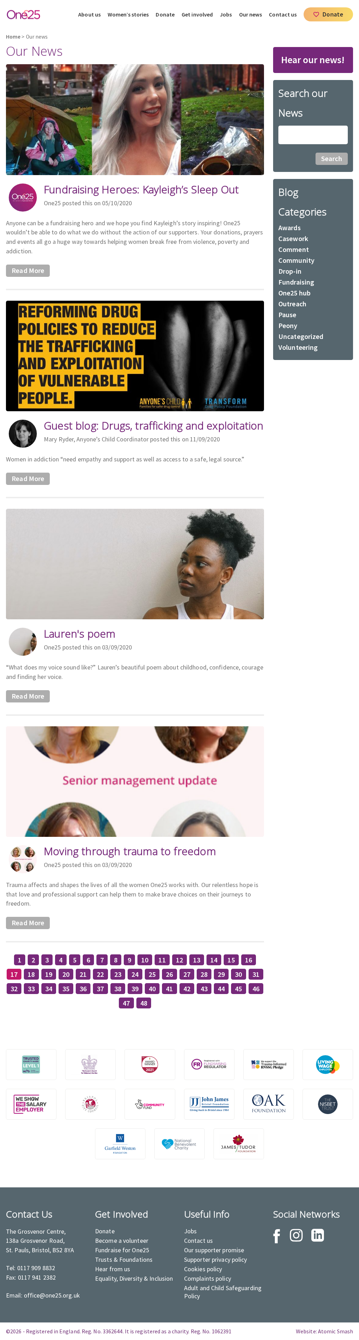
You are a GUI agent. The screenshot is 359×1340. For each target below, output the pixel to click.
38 (117, 988)
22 (100, 974)
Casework (293, 238)
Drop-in (290, 271)
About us (89, 14)
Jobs (226, 14)
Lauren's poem (79, 633)
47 (126, 1003)
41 (169, 988)
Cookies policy (203, 1269)
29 (221, 974)
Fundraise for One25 (122, 1250)
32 (14, 988)
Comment (293, 249)
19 (48, 974)
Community (296, 260)
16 (248, 959)
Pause (287, 314)
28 (204, 974)
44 (221, 988)
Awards (289, 227)
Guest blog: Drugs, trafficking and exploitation (153, 425)
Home (13, 36)
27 (186, 974)
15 (231, 959)
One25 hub (294, 292)
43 (204, 988)
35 (65, 988)
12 (179, 959)
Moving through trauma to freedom (130, 851)
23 (117, 974)
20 (65, 974)
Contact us (283, 14)
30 (238, 974)
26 (169, 974)
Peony (288, 325)
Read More (28, 270)
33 (31, 988)
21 (83, 974)
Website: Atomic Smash (324, 1331)
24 (134, 974)
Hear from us (112, 1269)
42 (186, 988)
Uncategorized (301, 336)
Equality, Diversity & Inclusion (134, 1278)
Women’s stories (128, 14)
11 (161, 959)
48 (143, 1003)
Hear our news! (313, 59)
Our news (250, 14)
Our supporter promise (214, 1250)
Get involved (197, 14)
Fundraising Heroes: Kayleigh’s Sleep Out (141, 189)
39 (134, 988)
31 (255, 974)
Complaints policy (207, 1278)
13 (196, 959)
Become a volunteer (121, 1240)
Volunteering (298, 347)
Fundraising (296, 282)
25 (152, 974)
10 (144, 959)
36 (83, 988)
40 (152, 988)
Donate (165, 14)
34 (48, 988)
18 (31, 974)
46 (255, 988)
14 (213, 959)
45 (238, 988)
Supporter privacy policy (215, 1259)
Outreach (292, 303)
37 (100, 988)
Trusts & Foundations (124, 1259)
